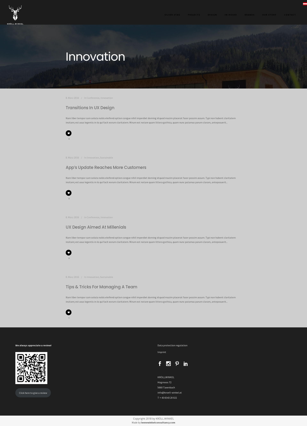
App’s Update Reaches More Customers (106, 167)
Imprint (161, 352)
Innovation (107, 97)
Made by (153, 422)
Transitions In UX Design (90, 108)
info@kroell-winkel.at (169, 392)
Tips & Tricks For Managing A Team (101, 287)
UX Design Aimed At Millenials (96, 227)
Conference (93, 97)
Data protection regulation (172, 345)
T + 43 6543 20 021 (167, 397)
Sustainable (106, 157)
